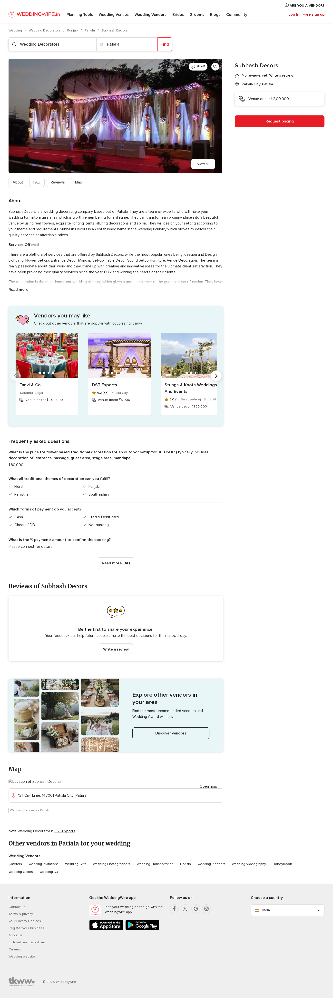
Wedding (16, 30)
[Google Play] (142, 929)
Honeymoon (282, 864)
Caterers (15, 864)
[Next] (216, 375)
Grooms (197, 14)
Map (78, 182)
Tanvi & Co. (31, 384)
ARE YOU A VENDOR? (306, 5)
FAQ (36, 182)
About (18, 182)
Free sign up (313, 14)
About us (15, 935)
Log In (293, 14)
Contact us (17, 907)
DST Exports (104, 384)
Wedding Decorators (45, 30)
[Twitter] (185, 908)
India (266, 910)
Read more (18, 289)
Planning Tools (80, 14)
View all (203, 164)
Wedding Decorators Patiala (29, 810)
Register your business (26, 928)
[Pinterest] (195, 908)
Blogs (215, 14)
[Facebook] (174, 908)
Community (236, 14)
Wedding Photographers (111, 864)
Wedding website (22, 956)
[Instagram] (206, 908)
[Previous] (15, 375)
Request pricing (279, 121)
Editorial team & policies (27, 942)
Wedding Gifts (75, 864)
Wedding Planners (211, 864)
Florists (185, 864)
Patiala (90, 30)
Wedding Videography (249, 864)
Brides (178, 14)
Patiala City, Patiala (257, 84)
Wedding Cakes (21, 872)
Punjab (73, 30)
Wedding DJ (48, 872)
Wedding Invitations (44, 864)
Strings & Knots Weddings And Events (191, 388)
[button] (116, 628)
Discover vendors (170, 733)
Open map (208, 786)
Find (165, 44)
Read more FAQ (116, 563)
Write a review (116, 649)
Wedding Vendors (150, 14)
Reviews (58, 182)
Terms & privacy (21, 914)
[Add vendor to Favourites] (215, 67)
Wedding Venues (114, 14)
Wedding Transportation (155, 864)
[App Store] (106, 929)
